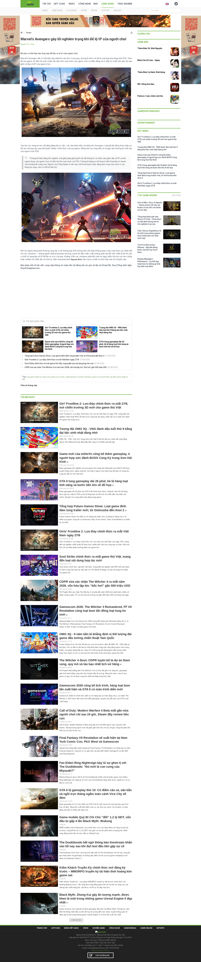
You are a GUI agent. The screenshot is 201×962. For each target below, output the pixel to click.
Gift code (59, 3)
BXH (96, 3)
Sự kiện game (98, 928)
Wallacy (117, 10)
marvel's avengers (84, 377)
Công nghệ (84, 3)
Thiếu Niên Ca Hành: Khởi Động (151, 72)
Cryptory (105, 10)
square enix (46, 377)
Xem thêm (176, 195)
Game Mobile (130, 928)
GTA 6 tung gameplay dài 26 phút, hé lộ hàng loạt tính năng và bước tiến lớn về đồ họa (113, 344)
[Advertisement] (76, 295)
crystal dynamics (71, 377)
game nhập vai (35, 377)
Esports (160, 928)
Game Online (146, 928)
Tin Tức (46, 3)
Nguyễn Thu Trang (27, 44)
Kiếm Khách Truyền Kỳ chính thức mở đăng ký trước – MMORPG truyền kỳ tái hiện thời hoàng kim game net (95, 871)
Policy (107, 951)
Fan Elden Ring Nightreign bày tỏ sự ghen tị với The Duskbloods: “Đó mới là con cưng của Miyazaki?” (92, 766)
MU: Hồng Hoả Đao (145, 84)
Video (72, 3)
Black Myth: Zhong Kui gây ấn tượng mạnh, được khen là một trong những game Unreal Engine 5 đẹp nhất (95, 898)
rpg (28, 377)
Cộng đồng (107, 3)
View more (76, 920)
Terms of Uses (97, 951)
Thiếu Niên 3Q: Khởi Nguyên (149, 48)
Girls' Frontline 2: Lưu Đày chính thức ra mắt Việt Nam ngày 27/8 (52, 360)
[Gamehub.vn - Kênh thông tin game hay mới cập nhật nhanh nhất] (30, 3)
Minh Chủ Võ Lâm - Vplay (148, 60)
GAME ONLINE (57, 10)
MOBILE (45, 10)
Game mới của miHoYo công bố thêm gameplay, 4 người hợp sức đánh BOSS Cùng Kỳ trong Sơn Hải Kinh (59, 345)
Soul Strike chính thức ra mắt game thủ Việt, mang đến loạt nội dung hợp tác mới (59, 363)
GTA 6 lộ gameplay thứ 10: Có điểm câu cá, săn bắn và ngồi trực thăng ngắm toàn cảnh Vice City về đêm (95, 793)
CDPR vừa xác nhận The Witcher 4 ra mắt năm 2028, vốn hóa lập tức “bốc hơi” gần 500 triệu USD (66, 367)
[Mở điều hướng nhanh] (131, 32)
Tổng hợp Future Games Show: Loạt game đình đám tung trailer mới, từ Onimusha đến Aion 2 (64, 356)
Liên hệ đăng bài (102, 955)
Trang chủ (42, 928)
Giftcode (55, 928)
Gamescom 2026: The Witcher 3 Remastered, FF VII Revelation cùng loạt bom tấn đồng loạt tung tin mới (95, 610)
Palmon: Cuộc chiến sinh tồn (150, 96)
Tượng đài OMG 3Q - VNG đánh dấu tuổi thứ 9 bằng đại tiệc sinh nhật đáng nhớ (113, 330)
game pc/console (57, 377)
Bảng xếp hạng (71, 928)
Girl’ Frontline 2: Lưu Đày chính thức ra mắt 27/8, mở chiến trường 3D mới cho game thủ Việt (58, 331)
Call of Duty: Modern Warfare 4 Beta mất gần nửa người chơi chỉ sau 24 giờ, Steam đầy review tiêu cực (94, 714)
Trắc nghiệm (124, 3)
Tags (24, 377)
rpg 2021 (113, 377)
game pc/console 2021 (100, 377)
